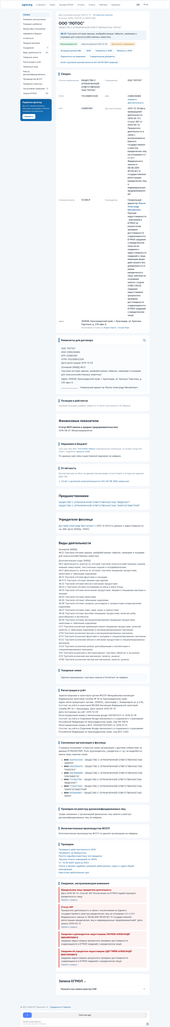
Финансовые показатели (34, 29)
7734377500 (75, 786)
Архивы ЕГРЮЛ (66, 5)
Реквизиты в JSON (104, 51)
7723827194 (75, 779)
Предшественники (31, 43)
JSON (88, 51)
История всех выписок (103, 15)
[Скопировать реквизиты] (144, 340)
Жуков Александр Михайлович (136, 206)
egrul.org (27, 4)
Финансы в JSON (124, 51)
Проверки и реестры (32, 84)
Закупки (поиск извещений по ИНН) (78, 859)
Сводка (26, 14)
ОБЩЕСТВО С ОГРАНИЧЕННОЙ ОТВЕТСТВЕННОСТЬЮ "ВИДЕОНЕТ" (94, 502)
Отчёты (81, 5)
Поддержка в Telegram (60, 1007)
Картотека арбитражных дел (74, 872)
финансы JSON (83, 452)
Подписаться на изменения (73, 56)
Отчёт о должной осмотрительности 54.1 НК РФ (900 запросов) (89, 62)
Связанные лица (30, 67)
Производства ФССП (32, 79)
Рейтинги (103, 5)
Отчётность (28, 38)
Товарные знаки (30, 57)
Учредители (35, 48)
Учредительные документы (102, 56)
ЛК (138, 4)
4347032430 (76, 759)
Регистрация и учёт (32, 62)
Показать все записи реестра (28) (103, 989)
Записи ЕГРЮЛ (35, 93)
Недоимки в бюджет (32, 33)
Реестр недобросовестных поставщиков (80, 856)
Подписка (115, 5)
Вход (146, 4)
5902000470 (76, 766)
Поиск (52, 5)
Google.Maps (123, 328)
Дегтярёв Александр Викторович (76, 525)
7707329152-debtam (86, 449)
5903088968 (76, 773)
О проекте (41, 5)
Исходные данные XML (71, 51)
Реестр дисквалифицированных (34, 72)
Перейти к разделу (69, 900)
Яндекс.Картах (110, 328)
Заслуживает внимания (35, 88)
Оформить (28, 116)
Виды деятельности (35, 52)
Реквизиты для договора (34, 19)
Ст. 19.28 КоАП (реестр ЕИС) (74, 862)
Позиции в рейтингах (32, 24)
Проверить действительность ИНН (77, 849)
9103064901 (75, 792)
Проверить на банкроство (72, 852)
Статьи (92, 5)
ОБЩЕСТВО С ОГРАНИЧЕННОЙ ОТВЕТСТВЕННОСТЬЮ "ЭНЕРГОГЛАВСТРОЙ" (99, 505)
